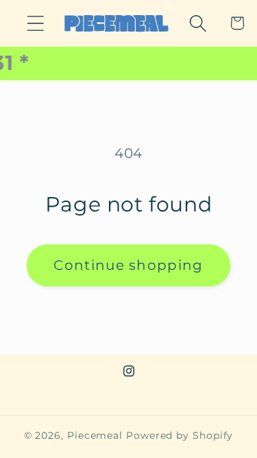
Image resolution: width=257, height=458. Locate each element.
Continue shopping (128, 265)
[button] (35, 23)
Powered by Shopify (179, 435)
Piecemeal (96, 435)
